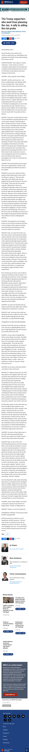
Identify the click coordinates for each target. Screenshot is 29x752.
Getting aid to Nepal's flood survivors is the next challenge (19, 624)
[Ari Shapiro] (4, 547)
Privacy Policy (6, 742)
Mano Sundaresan (16, 31)
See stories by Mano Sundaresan (15, 566)
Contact (5, 736)
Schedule (5, 729)
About (4, 726)
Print (18, 38)
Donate (24, 2)
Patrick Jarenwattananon (18, 574)
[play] (2, 750)
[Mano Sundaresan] (4, 560)
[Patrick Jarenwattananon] (4, 576)
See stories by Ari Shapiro (17, 549)
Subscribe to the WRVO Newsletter (12, 699)
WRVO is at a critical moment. (12, 665)
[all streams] (27, 750)
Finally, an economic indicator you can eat (8, 623)
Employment (6, 733)
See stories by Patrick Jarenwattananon (16, 582)
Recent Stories (8, 595)
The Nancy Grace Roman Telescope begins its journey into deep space (20, 600)
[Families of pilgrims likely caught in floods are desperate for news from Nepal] (8, 600)
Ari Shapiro (9, 31)
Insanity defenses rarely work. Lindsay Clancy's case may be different (8, 645)
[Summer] (14, 9)
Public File (5, 739)
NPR (7, 534)
